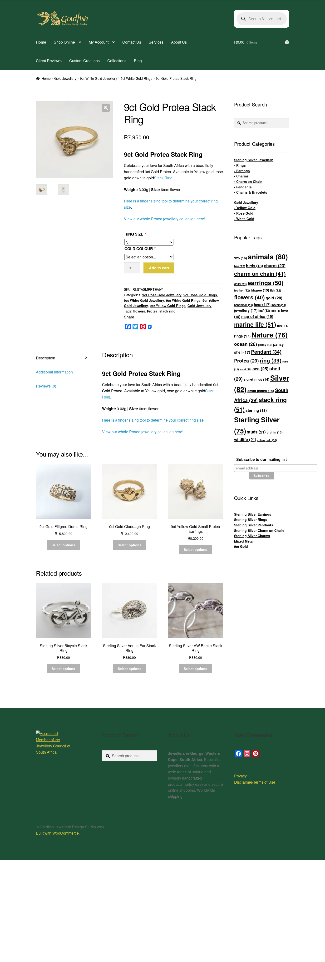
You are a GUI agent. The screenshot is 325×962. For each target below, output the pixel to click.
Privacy (240, 776)
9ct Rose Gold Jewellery (162, 294)
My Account (98, 42)
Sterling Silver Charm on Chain (259, 530)
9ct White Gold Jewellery (98, 78)
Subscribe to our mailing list (261, 460)
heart (262, 304)
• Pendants (243, 187)
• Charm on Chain (248, 181)
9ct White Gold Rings (136, 78)
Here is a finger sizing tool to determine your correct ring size (153, 420)
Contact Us (131, 42)
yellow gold (267, 440)
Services (156, 42)
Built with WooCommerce (57, 833)
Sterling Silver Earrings (252, 514)
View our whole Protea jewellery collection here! (164, 219)
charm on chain (260, 273)
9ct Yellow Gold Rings (168, 305)
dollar (240, 284)
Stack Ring (163, 178)
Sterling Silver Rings (250, 519)
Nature (269, 335)
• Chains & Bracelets (250, 192)
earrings (265, 282)
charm (275, 265)
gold (274, 298)
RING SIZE (135, 234)
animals (268, 257)
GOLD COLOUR (139, 248)
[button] (106, 108)
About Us (179, 42)
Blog (138, 60)
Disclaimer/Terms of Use (254, 782)
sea (260, 368)
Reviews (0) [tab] (46, 386)
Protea (152, 311)
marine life (255, 324)
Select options (63, 545)
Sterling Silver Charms (252, 535)
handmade (243, 305)
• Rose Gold (243, 213)
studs (256, 432)
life (275, 311)
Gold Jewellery (65, 78)
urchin (274, 432)
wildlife (245, 439)
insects (278, 305)
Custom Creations (84, 60)
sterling (256, 410)
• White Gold (244, 218)
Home (41, 42)
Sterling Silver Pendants (253, 525)
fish (275, 290)
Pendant (266, 351)
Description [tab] (45, 358)
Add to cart (159, 268)
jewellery (245, 310)
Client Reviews (49, 60)
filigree (260, 290)
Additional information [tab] (54, 372)
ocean (245, 344)
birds (254, 265)
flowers (139, 311)
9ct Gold (241, 546)
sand (245, 369)
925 (240, 258)
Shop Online (64, 42)
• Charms (241, 176)
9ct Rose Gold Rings (200, 294)
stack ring (167, 311)
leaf (264, 310)
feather (242, 290)
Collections (116, 60)
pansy (265, 344)
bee (239, 266)
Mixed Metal (244, 541)
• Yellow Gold (245, 207)
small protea (260, 390)
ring (270, 360)
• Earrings (242, 170)
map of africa (257, 316)
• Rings (240, 165)
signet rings (256, 379)
